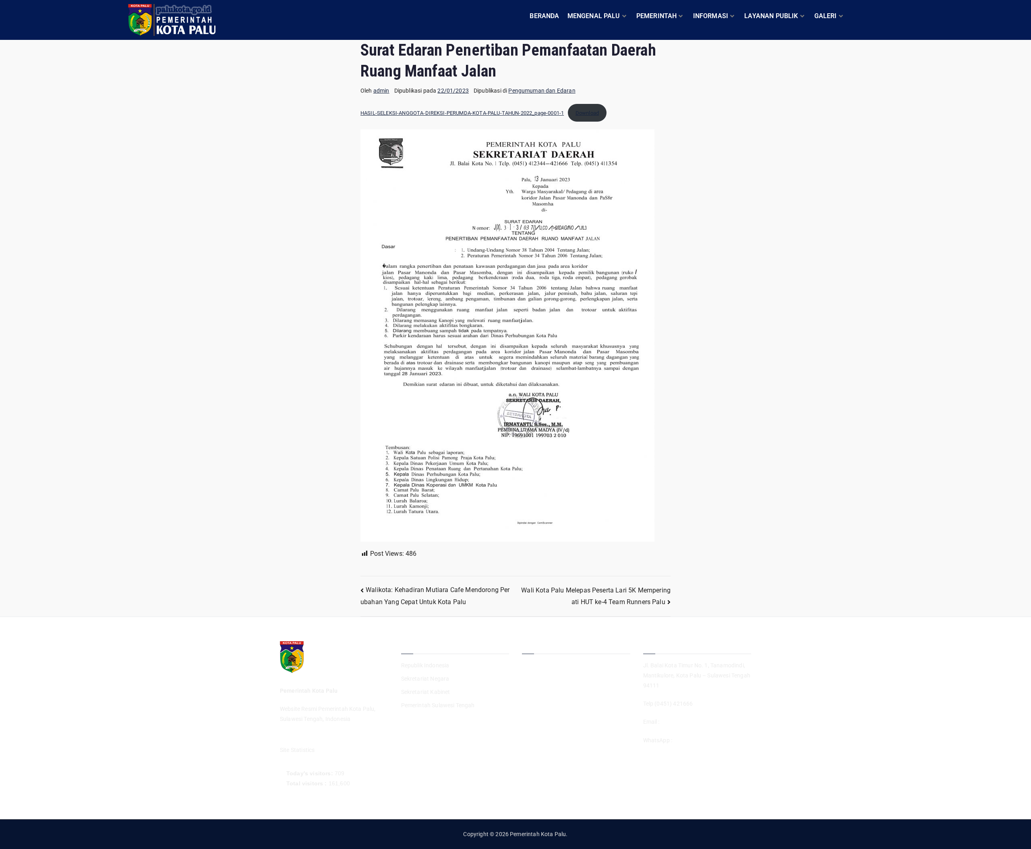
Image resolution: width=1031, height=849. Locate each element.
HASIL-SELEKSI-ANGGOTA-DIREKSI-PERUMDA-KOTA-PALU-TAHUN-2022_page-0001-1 (462, 113)
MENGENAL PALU (593, 16)
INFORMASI (710, 16)
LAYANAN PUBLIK (771, 16)
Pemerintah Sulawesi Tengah (438, 705)
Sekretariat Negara (425, 678)
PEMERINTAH (656, 16)
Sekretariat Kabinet (425, 692)
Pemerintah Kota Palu (538, 834)
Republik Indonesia (425, 665)
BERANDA (544, 16)
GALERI (825, 16)
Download (587, 113)
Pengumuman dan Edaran (541, 90)
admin (381, 90)
